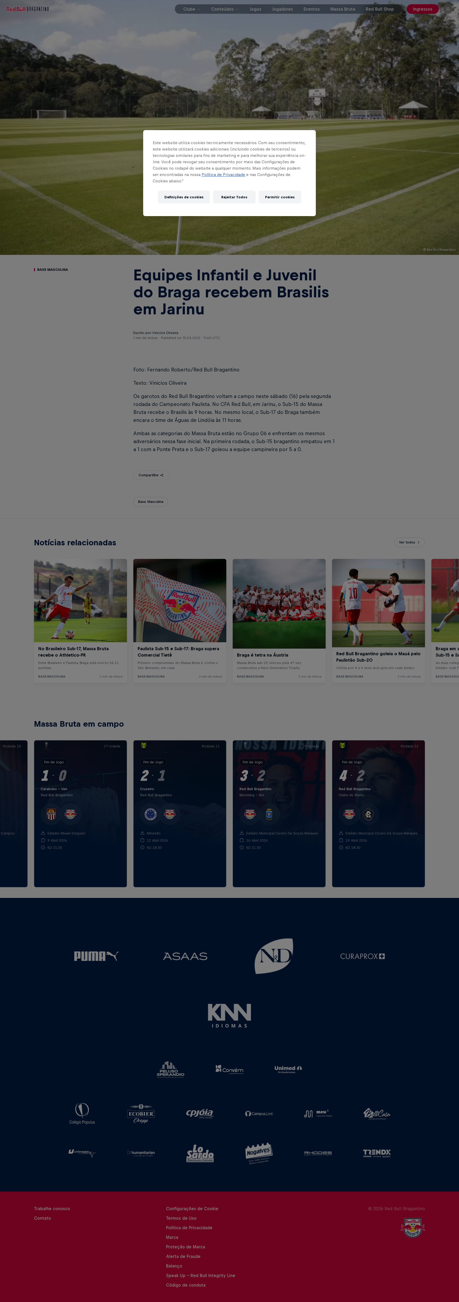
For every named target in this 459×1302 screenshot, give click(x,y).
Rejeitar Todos (234, 197)
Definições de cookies (183, 197)
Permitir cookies (280, 197)
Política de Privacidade (223, 174)
